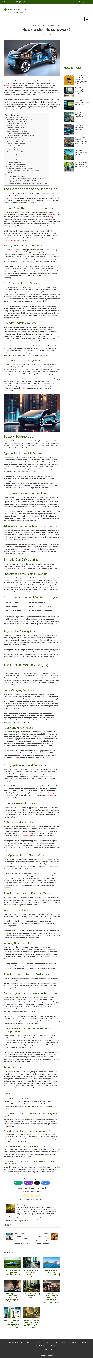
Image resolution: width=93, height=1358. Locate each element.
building (50, 795)
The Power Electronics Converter (16, 123)
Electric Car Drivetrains (12, 138)
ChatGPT (18, 1183)
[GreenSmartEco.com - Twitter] (52, 1349)
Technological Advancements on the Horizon (20, 168)
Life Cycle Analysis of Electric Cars (17, 158)
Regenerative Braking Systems (16, 144)
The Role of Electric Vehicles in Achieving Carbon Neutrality (12, 1273)
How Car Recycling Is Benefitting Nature (32, 1295)
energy (53, 214)
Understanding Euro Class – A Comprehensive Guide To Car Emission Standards (12, 1324)
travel (17, 757)
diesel (6, 1124)
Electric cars (55, 25)
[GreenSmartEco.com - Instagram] (46, 1349)
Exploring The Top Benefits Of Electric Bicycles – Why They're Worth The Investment (32, 1324)
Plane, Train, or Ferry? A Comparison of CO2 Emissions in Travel (51, 1273)
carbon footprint (28, 836)
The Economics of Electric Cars (15, 160)
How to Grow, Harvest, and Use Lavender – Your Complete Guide (81, 140)
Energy (29, 1342)
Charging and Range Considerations (18, 133)
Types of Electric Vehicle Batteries (17, 132)
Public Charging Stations (14, 150)
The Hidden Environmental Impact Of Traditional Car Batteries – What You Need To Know (51, 1298)
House (46, 1342)
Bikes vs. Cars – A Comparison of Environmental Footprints (31, 1273)
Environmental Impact (12, 154)
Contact (52, 1345)
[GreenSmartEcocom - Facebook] (40, 1349)
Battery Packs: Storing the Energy (17, 121)
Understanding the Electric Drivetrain (18, 140)
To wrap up (8, 172)
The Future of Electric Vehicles (15, 166)
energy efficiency (10, 240)
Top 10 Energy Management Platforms (80, 127)
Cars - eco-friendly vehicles (42, 25)
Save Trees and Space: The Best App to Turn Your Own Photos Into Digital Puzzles (81, 79)
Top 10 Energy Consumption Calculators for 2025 (80, 91)
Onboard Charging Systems (15, 125)
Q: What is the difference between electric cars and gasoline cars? (27, 178)
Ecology (73, 1342)
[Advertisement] (76, 51)
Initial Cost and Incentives (14, 162)
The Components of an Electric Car (17, 117)
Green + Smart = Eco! (15, 12)
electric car (10, 193)
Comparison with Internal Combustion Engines (21, 142)
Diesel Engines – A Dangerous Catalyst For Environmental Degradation (12, 1297)
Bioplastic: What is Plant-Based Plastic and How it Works (82, 165)
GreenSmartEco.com (15, 1342)
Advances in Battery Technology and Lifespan (20, 135)
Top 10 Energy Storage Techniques (80, 115)
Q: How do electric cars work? (17, 176)
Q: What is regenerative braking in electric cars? (22, 182)
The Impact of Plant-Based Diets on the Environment (81, 153)
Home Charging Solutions (14, 148)
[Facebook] (5, 1225)
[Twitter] (8, 1225)
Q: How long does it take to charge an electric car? (23, 180)
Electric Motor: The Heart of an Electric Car (19, 119)
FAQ (6, 174)
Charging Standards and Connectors (18, 152)
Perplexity (28, 1183)
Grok (37, 1183)
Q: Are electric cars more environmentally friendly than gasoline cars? (28, 183)
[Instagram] (10, 1225)
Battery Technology (11, 129)
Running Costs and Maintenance (16, 164)
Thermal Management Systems (16, 127)
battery (6, 85)
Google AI (45, 1183)
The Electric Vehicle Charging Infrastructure (19, 146)
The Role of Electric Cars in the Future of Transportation (23, 170)
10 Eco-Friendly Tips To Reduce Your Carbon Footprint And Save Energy (22, 1238)
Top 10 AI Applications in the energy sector (82, 102)
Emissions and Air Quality (14, 156)
